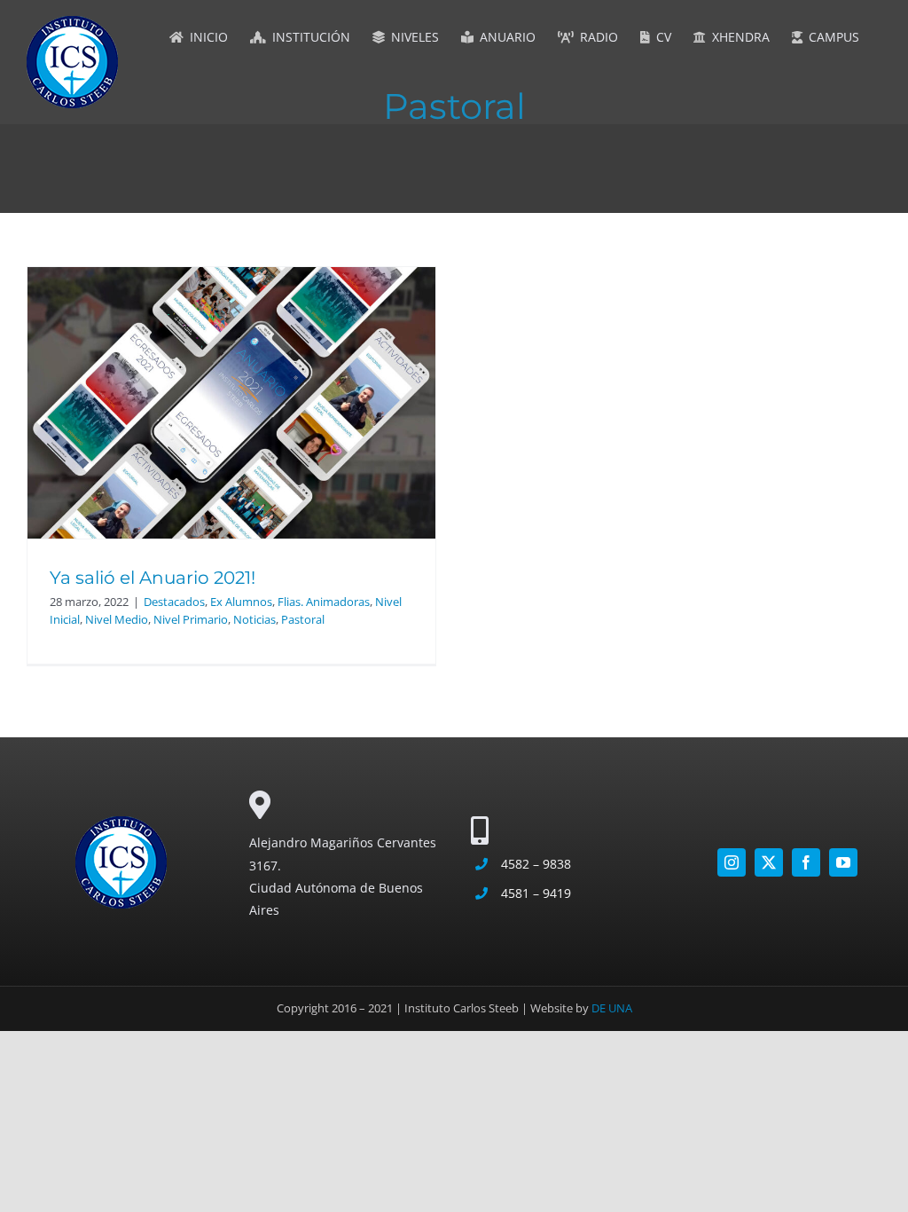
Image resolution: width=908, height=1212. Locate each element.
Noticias (254, 619)
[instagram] (731, 862)
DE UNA (611, 1008)
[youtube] (843, 862)
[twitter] (769, 862)
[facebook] (806, 862)
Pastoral (303, 619)
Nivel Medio (116, 619)
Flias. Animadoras (324, 602)
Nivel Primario (190, 619)
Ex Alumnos (241, 602)
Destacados (174, 602)
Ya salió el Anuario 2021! (152, 577)
